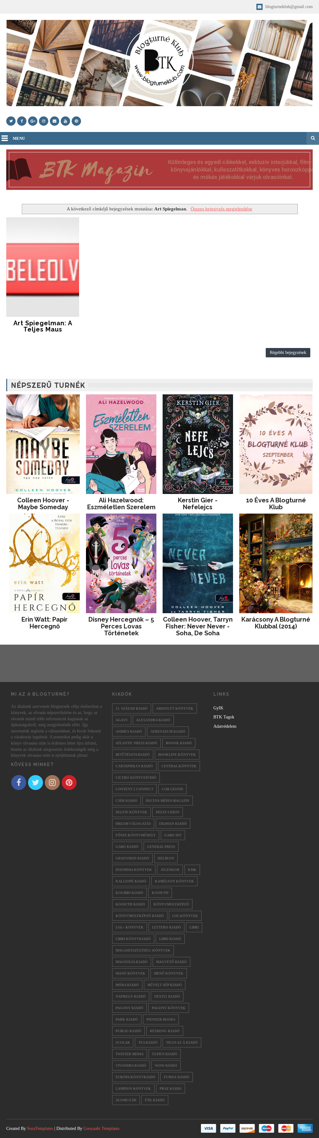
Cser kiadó (126, 800)
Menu (19, 138)
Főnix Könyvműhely (136, 835)
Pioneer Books (160, 1019)
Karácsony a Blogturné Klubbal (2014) (275, 623)
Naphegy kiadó (131, 996)
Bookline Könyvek (177, 754)
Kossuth (160, 893)
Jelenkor (169, 870)
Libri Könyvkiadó (133, 939)
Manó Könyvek (130, 973)
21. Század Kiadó (132, 708)
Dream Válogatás (133, 823)
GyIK (218, 708)
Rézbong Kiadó (165, 1031)
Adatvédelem (224, 726)
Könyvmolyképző (171, 904)
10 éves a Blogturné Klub (276, 503)
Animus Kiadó (129, 731)
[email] (54, 121)
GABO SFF (173, 835)
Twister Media (130, 1054)
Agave (122, 720)
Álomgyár (126, 1100)
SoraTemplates (40, 1128)
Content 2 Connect (134, 789)
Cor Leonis (172, 789)
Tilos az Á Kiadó (182, 1042)
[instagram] (43, 121)
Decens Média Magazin (167, 800)
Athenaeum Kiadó (167, 731)
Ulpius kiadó (164, 1054)
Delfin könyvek (131, 812)
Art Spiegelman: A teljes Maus (42, 326)
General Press (161, 847)
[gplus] (32, 121)
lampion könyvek (133, 1088)
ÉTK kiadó (155, 1100)
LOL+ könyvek (130, 927)
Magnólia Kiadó (132, 962)
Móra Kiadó (127, 985)
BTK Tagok (223, 717)
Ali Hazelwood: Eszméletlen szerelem (121, 503)
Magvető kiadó (171, 962)
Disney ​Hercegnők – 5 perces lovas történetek (121, 626)
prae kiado (171, 1088)
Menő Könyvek (168, 973)
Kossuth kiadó (130, 904)
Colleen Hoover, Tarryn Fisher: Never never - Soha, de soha (198, 626)
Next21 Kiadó (167, 996)
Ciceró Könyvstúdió (136, 777)
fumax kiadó (176, 1077)
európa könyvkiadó (135, 1077)
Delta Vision (167, 812)
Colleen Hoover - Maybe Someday (43, 503)
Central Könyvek (179, 766)
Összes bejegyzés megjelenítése (221, 208)
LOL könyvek (185, 916)
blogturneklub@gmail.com (288, 6)
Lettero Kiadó (166, 927)
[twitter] (11, 121)
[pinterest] (76, 121)
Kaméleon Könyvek (174, 881)
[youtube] (65, 121)
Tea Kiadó (148, 1042)
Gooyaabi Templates (101, 1128)
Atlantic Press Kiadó (136, 743)
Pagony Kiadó (129, 1008)
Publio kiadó (128, 1031)
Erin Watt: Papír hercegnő (44, 623)
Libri (194, 927)
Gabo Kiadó (127, 847)
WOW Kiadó (166, 1065)
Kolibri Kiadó (129, 893)
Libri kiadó (170, 939)
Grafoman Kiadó (132, 858)
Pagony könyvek (169, 1008)
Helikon (166, 858)
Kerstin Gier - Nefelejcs (197, 503)
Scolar (123, 1042)
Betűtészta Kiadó (133, 754)
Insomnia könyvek (134, 870)
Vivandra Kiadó (131, 1065)
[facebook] (21, 121)
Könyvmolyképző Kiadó (140, 916)
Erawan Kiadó (173, 823)
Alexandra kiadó (153, 720)
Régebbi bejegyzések (288, 352)
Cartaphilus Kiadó (134, 766)
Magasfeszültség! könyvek (143, 950)
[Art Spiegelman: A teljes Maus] (42, 267)
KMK (192, 870)
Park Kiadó (127, 1019)
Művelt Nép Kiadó (164, 985)
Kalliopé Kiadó (131, 881)
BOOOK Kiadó (179, 743)
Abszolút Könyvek (174, 708)
